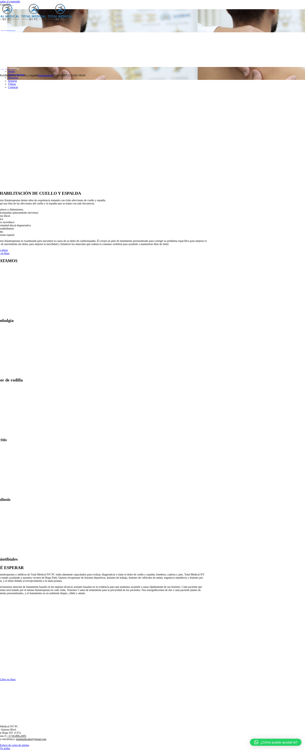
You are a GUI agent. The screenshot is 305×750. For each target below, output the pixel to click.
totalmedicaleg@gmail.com (31, 739)
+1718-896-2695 (16, 735)
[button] (275, 742)
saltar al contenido (10, 1)
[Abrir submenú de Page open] (18, 69)
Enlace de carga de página (14, 745)
